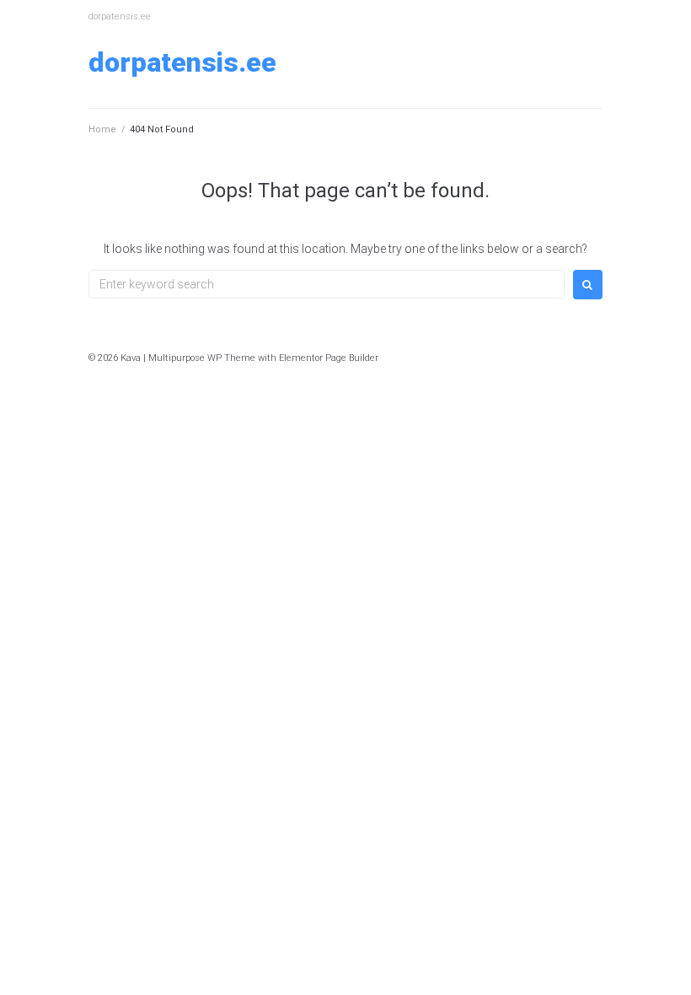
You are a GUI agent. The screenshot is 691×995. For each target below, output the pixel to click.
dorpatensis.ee (182, 62)
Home (102, 129)
